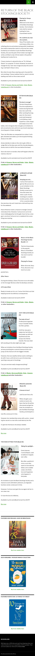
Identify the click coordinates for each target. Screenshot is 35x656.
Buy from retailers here (17, 550)
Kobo (26, 162)
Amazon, (30, 373)
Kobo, (26, 85)
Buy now (3, 433)
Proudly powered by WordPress (8, 653)
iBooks (30, 85)
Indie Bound (5, 87)
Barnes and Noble (17, 85)
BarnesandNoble (17, 373)
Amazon (9, 85)
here (23, 646)
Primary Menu (33, 2)
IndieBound (4, 164)
